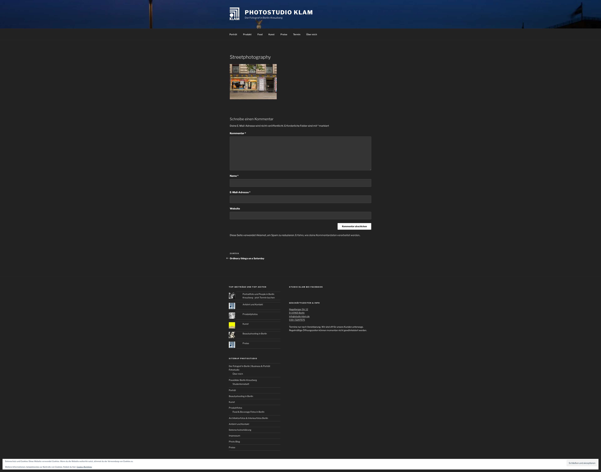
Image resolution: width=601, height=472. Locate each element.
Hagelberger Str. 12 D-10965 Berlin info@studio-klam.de (299, 313)
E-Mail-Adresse (240, 192)
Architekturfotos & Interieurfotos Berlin (248, 418)
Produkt (247, 34)
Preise (283, 34)
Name (234, 175)
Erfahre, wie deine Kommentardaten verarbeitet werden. (327, 235)
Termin (296, 34)
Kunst (271, 34)
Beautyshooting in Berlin (255, 333)
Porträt (233, 34)
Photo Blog (234, 441)
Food (259, 34)
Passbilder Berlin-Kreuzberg (243, 380)
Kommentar (238, 133)
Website (235, 208)
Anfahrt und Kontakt (253, 304)
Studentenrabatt (241, 384)
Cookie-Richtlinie (84, 467)
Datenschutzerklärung (240, 429)
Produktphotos (250, 314)
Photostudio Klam (279, 12)
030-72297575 (297, 319)
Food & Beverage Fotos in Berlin (248, 411)
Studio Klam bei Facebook (306, 287)
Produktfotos (235, 407)
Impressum (234, 435)
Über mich (311, 34)
